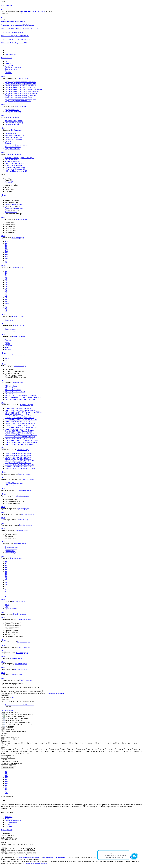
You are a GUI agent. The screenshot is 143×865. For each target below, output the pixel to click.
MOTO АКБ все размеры (14, 483)
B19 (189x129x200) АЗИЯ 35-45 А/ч (18, 453)
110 (6, 275)
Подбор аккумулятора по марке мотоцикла (20, 85)
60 (6, 286)
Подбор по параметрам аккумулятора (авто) (20, 84)
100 (6, 271)
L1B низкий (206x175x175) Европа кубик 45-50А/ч (23, 412)
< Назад (3, 76)
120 (6, 241)
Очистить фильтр (7, 710)
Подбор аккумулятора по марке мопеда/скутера (22, 91)
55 (6, 284)
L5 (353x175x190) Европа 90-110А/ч (18, 408)
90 (6, 301)
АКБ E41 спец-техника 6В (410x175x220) (20, 399)
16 (6, 573)
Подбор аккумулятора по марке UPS (18, 101)
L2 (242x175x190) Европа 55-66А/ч (17, 414)
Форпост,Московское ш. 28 (14, 163)
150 (6, 251)
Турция (7, 347)
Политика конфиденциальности (16, 145)
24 (6, 582)
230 (6, 258)
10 (6, 562)
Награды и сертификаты (14, 139)
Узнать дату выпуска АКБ (14, 135)
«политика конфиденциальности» (35, 863)
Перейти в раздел (23, 78)
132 (6, 243)
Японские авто (10, 331)
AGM (7, 358)
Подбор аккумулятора (13, 67)
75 (6, 294)
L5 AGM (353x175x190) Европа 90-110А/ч (20, 437)
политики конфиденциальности (30, 857)
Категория (4, 733)
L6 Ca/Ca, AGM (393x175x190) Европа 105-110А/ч (23, 442)
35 (6, 277)
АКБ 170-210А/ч (11, 388)
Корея (7, 342)
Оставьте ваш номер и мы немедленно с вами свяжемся (21, 691)
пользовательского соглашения (54, 857)
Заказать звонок (6, 58)
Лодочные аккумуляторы (14, 208)
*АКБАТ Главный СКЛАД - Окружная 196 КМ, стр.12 (21, 28)
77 (6, 296)
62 (6, 305)
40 (6, 279)
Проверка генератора (12, 124)
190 (6, 254)
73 (6, 309)
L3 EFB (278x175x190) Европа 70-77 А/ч (19, 425)
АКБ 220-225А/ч (11, 393)
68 (6, 290)
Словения (8, 346)
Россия (7, 344)
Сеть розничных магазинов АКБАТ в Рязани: (17, 25)
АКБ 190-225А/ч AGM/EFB (15, 392)
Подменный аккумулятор (14, 122)
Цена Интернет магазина (10, 737)
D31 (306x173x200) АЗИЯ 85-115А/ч (18, 466)
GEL (6, 607)
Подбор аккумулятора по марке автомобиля (20, 82)
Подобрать (5, 695)
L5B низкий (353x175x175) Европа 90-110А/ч (21, 440)
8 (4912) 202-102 (6, 5)
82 (6, 311)
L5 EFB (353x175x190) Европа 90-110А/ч (19, 438)
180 (6, 253)
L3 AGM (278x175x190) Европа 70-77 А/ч (20, 423)
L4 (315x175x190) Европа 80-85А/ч (17, 429)
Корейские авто (10, 329)
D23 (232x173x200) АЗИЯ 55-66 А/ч (18, 459)
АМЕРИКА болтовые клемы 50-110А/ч (19, 444)
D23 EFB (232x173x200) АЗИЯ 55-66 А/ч (19, 461)
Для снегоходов (10, 553)
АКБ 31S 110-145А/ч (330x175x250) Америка (21, 395)
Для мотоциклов (11, 549)
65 (6, 288)
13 (6, 567)
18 (6, 575)
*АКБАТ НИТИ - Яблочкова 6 (12, 32)
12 (6, 565)
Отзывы (8, 143)
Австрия (8, 340)
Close (13, 697)
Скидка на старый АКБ (13, 137)
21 (6, 581)
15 (6, 571)
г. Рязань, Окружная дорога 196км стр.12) (20, 158)
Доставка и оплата (11, 69)
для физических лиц (12, 110)
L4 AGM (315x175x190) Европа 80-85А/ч (19, 431)
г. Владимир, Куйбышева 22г (15, 169)
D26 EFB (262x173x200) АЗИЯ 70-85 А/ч (19, 465)
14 (6, 569)
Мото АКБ (9, 65)
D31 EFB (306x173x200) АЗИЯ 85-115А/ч (20, 468)
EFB (6, 360)
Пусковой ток (11, 763)
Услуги (7, 71)
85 (6, 299)
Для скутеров (10, 551)
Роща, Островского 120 (13, 165)
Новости (8, 141)
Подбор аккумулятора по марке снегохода (20, 87)
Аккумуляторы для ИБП (13, 204)
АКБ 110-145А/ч (11, 386)
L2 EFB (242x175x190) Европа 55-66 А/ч (19, 418)
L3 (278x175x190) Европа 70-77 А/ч (17, 421)
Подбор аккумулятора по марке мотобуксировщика (23, 89)
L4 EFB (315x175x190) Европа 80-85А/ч (19, 433)
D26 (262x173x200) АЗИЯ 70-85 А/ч (18, 463)
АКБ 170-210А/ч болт (13, 390)
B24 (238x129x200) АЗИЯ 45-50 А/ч (18, 455)
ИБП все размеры (11, 485)
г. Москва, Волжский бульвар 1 (16, 167)
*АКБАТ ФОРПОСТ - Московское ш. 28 (15, 39)
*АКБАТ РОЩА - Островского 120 (14, 43)
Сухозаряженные (11, 608)
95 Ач (7, 303)
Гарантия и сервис (11, 133)
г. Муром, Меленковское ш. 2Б (16, 171)
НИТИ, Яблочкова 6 (12, 160)
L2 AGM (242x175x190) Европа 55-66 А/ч (20, 416)
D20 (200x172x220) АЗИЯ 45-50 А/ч (18, 457)
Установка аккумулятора (14, 121)
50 (6, 282)
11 (6, 563)
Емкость (7, 755)
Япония (8, 349)
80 (6, 298)
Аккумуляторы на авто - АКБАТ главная (19, 705)
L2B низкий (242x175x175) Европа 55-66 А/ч (21, 420)
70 (6, 292)
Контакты (8, 73)
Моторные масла (11, 212)
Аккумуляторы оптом (13, 147)
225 (6, 256)
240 (6, 262)
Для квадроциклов (11, 547)
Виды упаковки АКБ (12, 149)
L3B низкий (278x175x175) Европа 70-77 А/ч (21, 427)
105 (6, 273)
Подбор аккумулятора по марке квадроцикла (21, 93)
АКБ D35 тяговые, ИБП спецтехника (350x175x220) (23, 397)
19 (6, 577)
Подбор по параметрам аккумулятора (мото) (21, 99)
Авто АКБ (8, 63)
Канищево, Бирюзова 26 (13, 161)
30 (6, 584)
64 (6, 307)
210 (6, 260)
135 (6, 245)
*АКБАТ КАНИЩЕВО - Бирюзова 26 (15, 36)
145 (6, 249)
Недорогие (9, 320)
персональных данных (56, 693)
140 (6, 247)
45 (6, 280)
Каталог (8, 61)
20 (6, 579)
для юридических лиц (13, 112)
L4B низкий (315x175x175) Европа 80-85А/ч (21, 435)
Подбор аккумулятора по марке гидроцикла (20, 95)
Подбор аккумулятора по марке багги (18, 97)
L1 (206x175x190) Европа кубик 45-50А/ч (20, 410)
